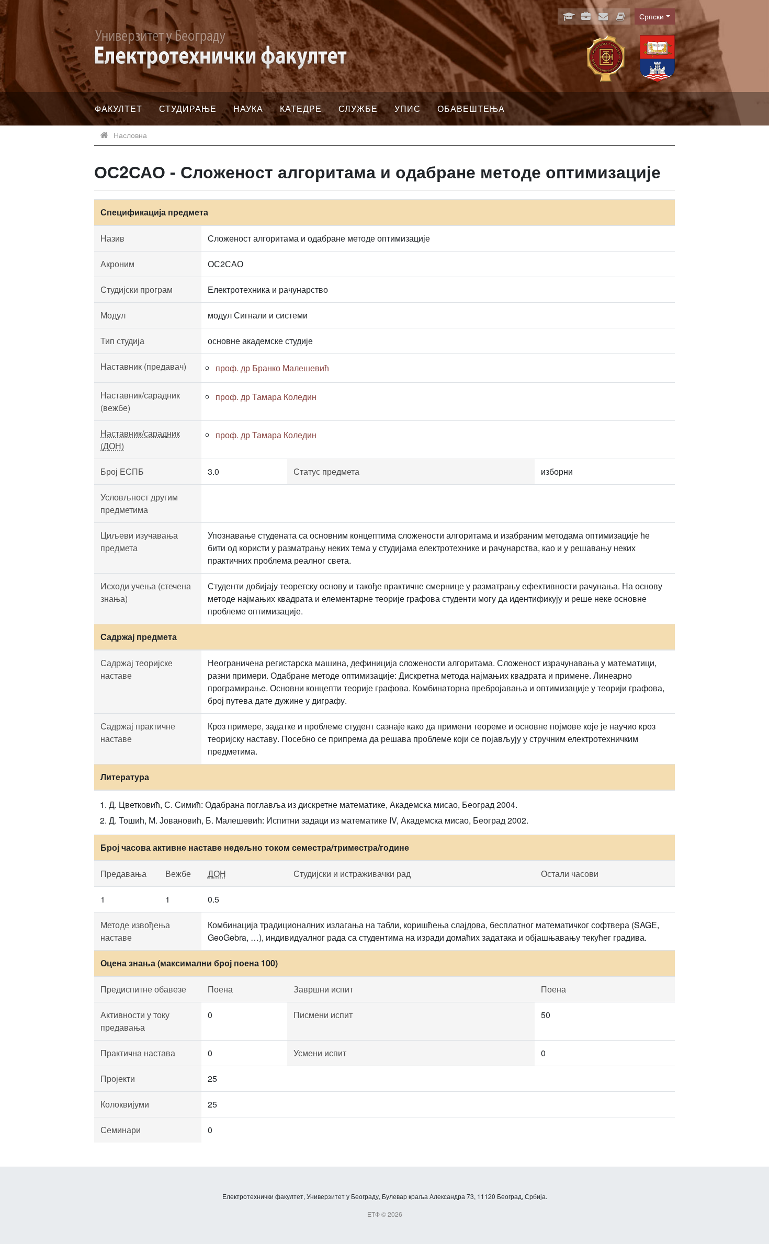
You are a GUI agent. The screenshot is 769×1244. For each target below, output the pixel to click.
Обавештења (471, 108)
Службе (358, 108)
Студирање (188, 108)
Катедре (301, 108)
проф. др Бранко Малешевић (272, 368)
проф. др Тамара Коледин (266, 397)
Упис (407, 108)
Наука (248, 108)
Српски (651, 16)
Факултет (118, 108)
